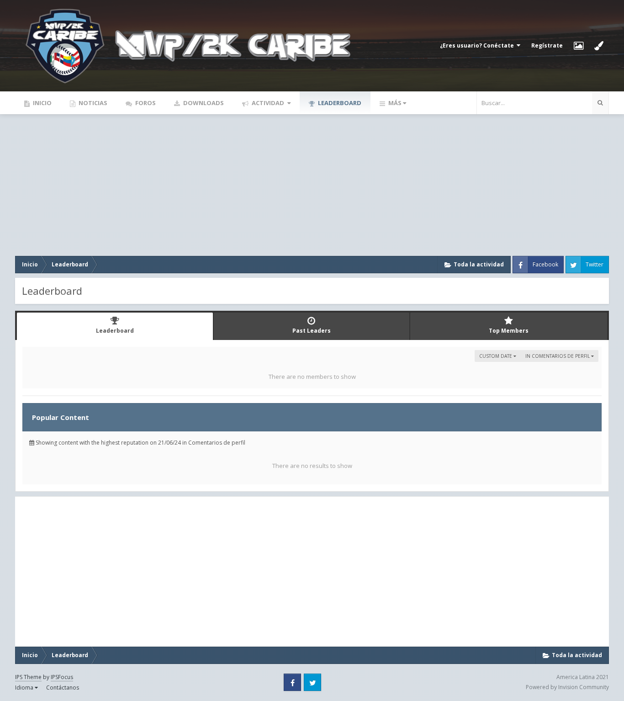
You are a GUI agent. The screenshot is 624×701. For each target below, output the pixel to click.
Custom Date (496, 356)
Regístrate (547, 45)
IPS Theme (28, 677)
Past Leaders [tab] (311, 331)
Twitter (594, 264)
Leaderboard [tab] (115, 331)
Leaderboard (339, 103)
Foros (145, 103)
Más (395, 103)
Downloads (203, 103)
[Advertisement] (312, 183)
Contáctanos (62, 687)
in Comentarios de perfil (558, 356)
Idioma (25, 687)
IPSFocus (62, 677)
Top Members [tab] (509, 331)
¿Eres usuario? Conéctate (478, 45)
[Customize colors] (599, 45)
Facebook (545, 264)
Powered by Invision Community (567, 687)
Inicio (42, 103)
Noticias (92, 103)
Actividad (268, 103)
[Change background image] (578, 45)
